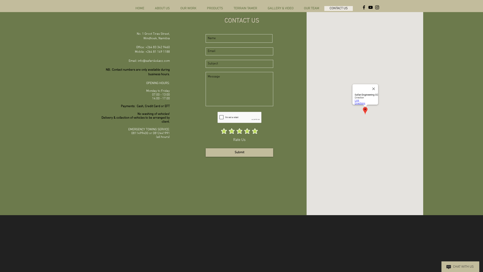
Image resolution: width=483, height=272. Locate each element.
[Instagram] (377, 7)
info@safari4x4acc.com (154, 61)
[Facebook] (364, 7)
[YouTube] (370, 7)
